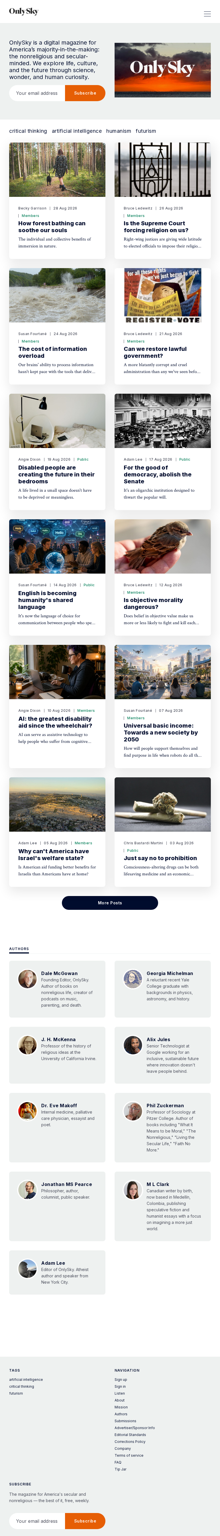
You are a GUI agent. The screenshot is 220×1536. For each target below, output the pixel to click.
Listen (120, 1393)
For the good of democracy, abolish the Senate (158, 474)
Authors (19, 949)
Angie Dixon (29, 459)
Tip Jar (120, 1469)
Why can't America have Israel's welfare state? (53, 855)
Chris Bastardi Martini (143, 843)
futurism (146, 131)
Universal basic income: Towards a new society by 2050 (161, 732)
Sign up (121, 1379)
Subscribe (85, 93)
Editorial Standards (130, 1435)
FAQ (118, 1462)
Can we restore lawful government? (155, 352)
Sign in (120, 1386)
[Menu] (207, 11)
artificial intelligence (77, 131)
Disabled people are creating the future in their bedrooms (56, 474)
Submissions (125, 1421)
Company (123, 1448)
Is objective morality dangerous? (153, 603)
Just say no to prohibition (160, 858)
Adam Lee (133, 459)
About (120, 1400)
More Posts (110, 902)
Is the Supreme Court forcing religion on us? (156, 227)
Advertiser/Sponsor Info (135, 1428)
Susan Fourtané (32, 334)
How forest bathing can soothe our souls (52, 227)
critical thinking (28, 131)
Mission (121, 1407)
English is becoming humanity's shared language (47, 600)
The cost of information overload (52, 352)
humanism (118, 131)
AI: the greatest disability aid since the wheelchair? (55, 722)
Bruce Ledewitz (138, 208)
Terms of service (129, 1455)
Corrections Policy (130, 1441)
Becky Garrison (32, 208)
